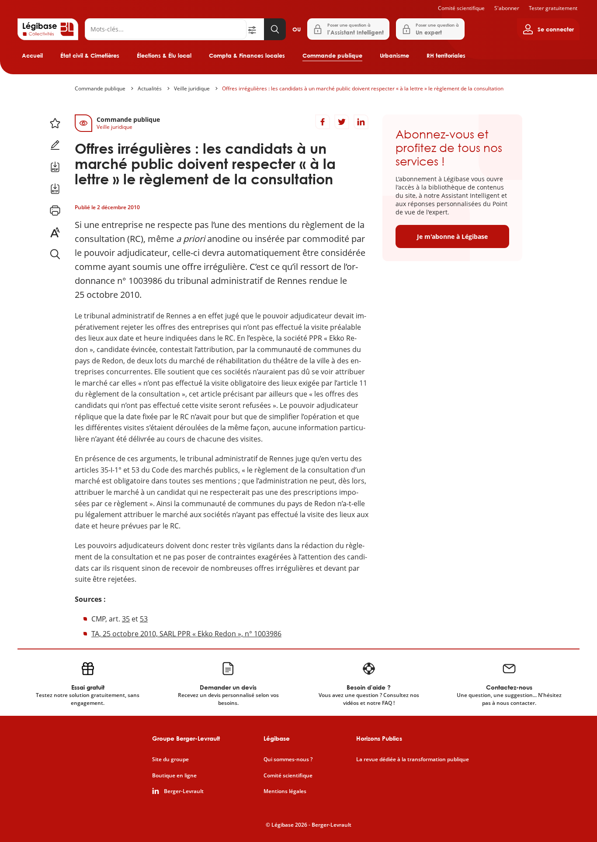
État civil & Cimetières (89, 55)
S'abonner (506, 8)
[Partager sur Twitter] (341, 121)
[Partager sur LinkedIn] (361, 121)
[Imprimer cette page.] (55, 210)
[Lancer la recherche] (275, 29)
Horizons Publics (379, 738)
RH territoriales (446, 55)
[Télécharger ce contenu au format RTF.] (55, 188)
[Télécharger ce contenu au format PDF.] (55, 167)
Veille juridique (192, 88)
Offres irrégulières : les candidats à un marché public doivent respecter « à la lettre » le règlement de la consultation (362, 88)
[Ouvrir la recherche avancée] (255, 29)
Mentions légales (285, 791)
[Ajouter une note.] (55, 145)
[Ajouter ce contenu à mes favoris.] (55, 123)
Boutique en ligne (174, 775)
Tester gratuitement (553, 8)
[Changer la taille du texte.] (55, 232)
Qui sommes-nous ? (288, 759)
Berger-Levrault (184, 791)
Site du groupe (170, 759)
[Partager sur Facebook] (322, 121)
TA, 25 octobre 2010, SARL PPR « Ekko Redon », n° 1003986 (186, 633)
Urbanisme (394, 55)
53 (144, 619)
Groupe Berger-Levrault (186, 738)
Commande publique (332, 55)
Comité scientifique (461, 8)
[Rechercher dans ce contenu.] (55, 254)
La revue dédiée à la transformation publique (412, 759)
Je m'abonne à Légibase (452, 236)
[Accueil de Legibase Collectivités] (47, 29)
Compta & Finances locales (247, 55)
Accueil (32, 55)
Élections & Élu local (164, 55)
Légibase (277, 738)
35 (126, 619)
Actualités (150, 88)
